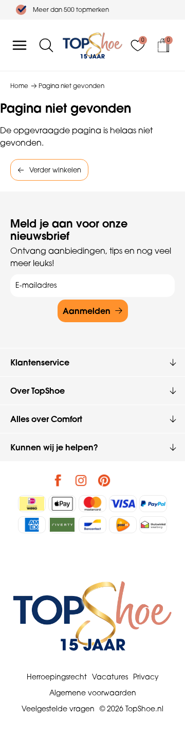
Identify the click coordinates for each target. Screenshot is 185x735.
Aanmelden (86, 311)
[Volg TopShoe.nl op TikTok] (127, 480)
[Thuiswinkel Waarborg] (153, 524)
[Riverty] (62, 524)
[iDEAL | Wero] (32, 503)
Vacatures (110, 676)
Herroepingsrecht (57, 676)
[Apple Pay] (62, 503)
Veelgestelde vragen (58, 708)
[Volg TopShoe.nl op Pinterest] (104, 480)
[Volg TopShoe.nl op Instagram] (81, 480)
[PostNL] (123, 524)
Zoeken (13, 74)
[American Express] (32, 524)
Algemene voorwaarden (92, 692)
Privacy (146, 676)
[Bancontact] (92, 524)
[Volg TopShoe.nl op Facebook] (58, 480)
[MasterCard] (92, 503)
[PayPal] (153, 503)
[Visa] (123, 503)
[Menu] (19, 45)
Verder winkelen (55, 170)
